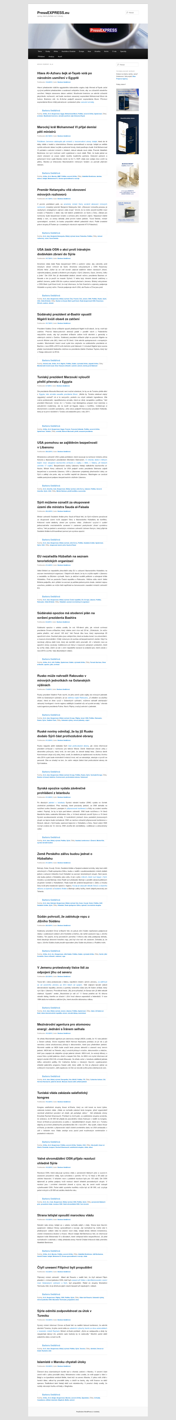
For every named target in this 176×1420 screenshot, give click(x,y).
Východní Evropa (96, 775)
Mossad (64, 1082)
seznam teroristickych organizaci (78, 602)
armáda (58, 431)
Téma (40, 51)
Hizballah (63, 602)
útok (49, 1351)
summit (74, 366)
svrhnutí (56, 664)
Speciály (123, 51)
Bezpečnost (56, 114)
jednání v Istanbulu (57, 802)
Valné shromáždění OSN (71, 1204)
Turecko (82, 1349)
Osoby (47, 51)
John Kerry (80, 489)
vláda (86, 1147)
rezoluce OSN (57, 1204)
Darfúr (101, 954)
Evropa (81, 51)
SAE (100, 903)
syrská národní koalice (45, 843)
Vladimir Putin (51, 720)
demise (99, 176)
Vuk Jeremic (84, 1204)
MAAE (74, 1079)
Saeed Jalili (72, 1082)
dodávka (52, 777)
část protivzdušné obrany (78, 745)
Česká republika (75, 600)
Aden (93, 1011)
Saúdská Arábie (89, 543)
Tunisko (48, 431)
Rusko (100, 299)
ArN (53, 662)
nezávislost (82, 1013)
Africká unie (47, 363)
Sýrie (104, 299)
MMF (59, 176)
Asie (89, 51)
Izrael (77, 236)
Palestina (83, 236)
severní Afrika (89, 114)
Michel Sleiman (62, 491)
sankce (45, 303)
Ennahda (45, 1147)
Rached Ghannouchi (62, 1147)
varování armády (87, 102)
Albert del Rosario (85, 1297)
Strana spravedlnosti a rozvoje (69, 178)
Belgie (54, 1398)
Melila (67, 1400)
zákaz (91, 1147)
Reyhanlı (45, 1351)
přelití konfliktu (73, 491)
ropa (63, 956)
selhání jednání (82, 1082)
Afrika (56, 51)
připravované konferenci (77, 808)
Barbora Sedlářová (64, 82)
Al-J (53, 954)
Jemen (85, 299)
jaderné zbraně (56, 1082)
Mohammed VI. (53, 178)
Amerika (97, 51)
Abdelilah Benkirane (89, 176)
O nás (114, 51)
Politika (80, 114)
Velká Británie (46, 301)
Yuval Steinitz (53, 238)
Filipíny (77, 718)
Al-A (49, 114)
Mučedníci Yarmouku (59, 1300)
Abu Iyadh (94, 1145)
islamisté (54, 1400)
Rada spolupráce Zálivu (73, 905)
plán (51, 664)
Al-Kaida (97, 1398)
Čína (71, 299)
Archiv (106, 51)
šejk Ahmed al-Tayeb (78, 116)
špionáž (84, 905)
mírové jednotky (79, 720)
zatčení (79, 366)
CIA (104, 1079)
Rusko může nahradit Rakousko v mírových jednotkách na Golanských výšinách (63, 680)
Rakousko (40, 602)
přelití (76, 431)
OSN (89, 299)
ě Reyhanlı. (55, 1331)
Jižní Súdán (68, 954)
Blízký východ (70, 236)
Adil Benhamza (98, 1254)
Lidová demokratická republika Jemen (54, 1013)
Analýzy (51, 56)
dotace (39, 178)
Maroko (54, 176)
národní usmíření (64, 116)
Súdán (74, 363)
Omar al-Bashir (49, 956)
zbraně (51, 303)
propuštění (71, 1300)
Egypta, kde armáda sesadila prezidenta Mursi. (58, 394)
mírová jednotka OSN (44, 1300)
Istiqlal (45, 178)
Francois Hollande (77, 429)
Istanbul (78, 840)
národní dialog (72, 1013)
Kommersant (60, 777)
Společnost (98, 114)
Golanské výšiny (67, 720)
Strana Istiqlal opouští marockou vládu (65, 1215)
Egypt (62, 114)
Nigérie (63, 363)
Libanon (87, 489)
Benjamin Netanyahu (58, 236)
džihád (48, 1400)
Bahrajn (53, 903)
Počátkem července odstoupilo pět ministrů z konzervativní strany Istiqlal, (67, 141)
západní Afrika (93, 363)
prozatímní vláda (46, 1204)
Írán (80, 299)
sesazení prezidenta (86, 431)
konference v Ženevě (89, 840)
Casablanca (41, 1400)
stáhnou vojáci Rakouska (77, 697)
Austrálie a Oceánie (68, 51)
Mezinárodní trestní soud (45, 366)
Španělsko (85, 1398)
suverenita (82, 491)
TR (84, 1079)
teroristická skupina (94, 905)
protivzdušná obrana (73, 777)
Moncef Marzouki (68, 431)
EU (83, 600)
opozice (46, 664)
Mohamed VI (57, 1256)
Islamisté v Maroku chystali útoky (61, 1362)
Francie (76, 299)
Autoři (60, 56)
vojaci (87, 720)
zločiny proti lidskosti (90, 366)
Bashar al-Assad (61, 301)
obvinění (93, 1349)
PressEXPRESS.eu (53, 12)
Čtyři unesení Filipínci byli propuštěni (64, 1267)
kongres (52, 1147)
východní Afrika (82, 363)
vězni (46, 238)
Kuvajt (86, 903)
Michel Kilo (100, 840)
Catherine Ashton (96, 1079)
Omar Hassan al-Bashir (63, 366)
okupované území (56, 545)
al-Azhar (40, 116)
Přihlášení (41, 56)
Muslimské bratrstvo (51, 116)
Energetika (64, 1079)
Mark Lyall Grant (73, 301)
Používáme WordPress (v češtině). (88, 1412)
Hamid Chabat (42, 1256)
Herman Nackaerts (43, 1082)
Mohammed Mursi (71, 114)
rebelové (58, 956)
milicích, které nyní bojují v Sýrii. (94, 877)
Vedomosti (84, 777)
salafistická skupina (77, 1147)
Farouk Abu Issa (95, 662)
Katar (81, 903)
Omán (91, 903)
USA (38, 301)
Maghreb (61, 1400)
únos (77, 1300)
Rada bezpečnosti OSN (88, 301)
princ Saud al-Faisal (69, 545)
